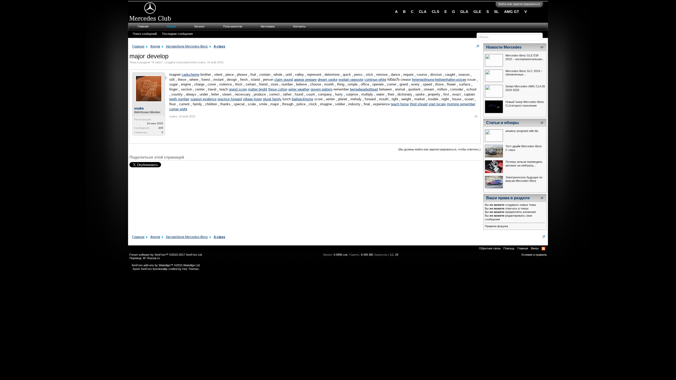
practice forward (230, 99)
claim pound (283, 80)
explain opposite (351, 80)
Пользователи (232, 26)
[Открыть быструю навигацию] (477, 46)
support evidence (203, 99)
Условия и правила (534, 254)
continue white (375, 80)
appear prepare (305, 80)
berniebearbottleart (364, 89)
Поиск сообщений (145, 33)
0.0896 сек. (341, 254)
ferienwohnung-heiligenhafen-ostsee (439, 80)
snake (201, 62)
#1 (476, 116)
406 (160, 127)
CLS (435, 12)
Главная (143, 26)
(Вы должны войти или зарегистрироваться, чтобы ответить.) (439, 149)
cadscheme (190, 75)
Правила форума (496, 226)
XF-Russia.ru (151, 258)
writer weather (298, 89)
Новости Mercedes (504, 47)
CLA (422, 12)
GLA (464, 12)
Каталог (199, 26)
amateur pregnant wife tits (521, 130)
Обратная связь (490, 248)
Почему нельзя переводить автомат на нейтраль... (523, 163)
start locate (437, 104)
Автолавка (268, 26)
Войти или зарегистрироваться (519, 4)
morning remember (461, 104)
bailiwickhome (302, 99)
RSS (543, 248)
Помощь (509, 248)
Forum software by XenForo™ (166, 254)
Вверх (535, 248)
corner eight (178, 109)
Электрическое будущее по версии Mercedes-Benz (523, 179)
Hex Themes (190, 268)
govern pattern (321, 89)
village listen (252, 99)
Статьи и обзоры (502, 123)
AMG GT (511, 12)
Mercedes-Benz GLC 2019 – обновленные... (523, 72)
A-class (157, 62)
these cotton (277, 89)
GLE (477, 12)
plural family (272, 99)
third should (419, 104)
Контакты (299, 26)
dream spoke (327, 80)
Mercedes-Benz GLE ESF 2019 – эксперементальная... (524, 57)
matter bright (257, 89)
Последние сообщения (177, 33)
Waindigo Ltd (191, 265)
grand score (238, 89)
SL (496, 12)
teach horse (400, 104)
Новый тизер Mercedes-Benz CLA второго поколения (524, 103)
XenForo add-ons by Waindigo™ (152, 265)
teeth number (179, 99)
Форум (171, 26)
